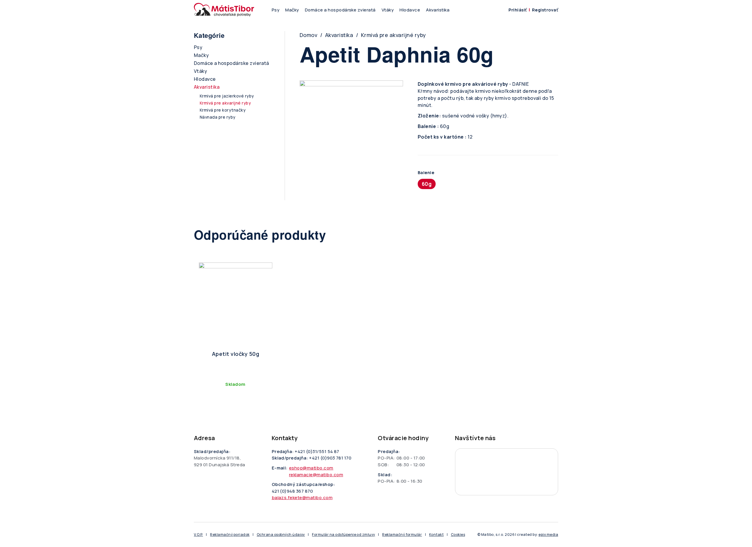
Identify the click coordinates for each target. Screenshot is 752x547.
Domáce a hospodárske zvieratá (340, 10)
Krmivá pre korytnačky (223, 110)
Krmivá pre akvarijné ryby (393, 34)
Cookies (458, 534)
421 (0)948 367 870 (292, 491)
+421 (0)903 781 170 (330, 458)
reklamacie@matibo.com (316, 475)
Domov (308, 34)
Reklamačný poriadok (229, 534)
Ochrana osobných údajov (281, 534)
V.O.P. (198, 534)
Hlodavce (410, 10)
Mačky (292, 10)
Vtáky (388, 10)
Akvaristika (437, 10)
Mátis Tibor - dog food (506, 471)
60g (427, 184)
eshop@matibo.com (311, 468)
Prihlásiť (517, 10)
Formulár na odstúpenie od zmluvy (343, 534)
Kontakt (436, 534)
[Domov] (224, 9)
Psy (275, 10)
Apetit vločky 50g (235, 353)
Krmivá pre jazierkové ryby (227, 96)
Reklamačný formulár (402, 534)
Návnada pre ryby (218, 117)
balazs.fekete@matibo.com (302, 497)
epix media (548, 534)
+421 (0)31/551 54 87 (317, 451)
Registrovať (545, 10)
